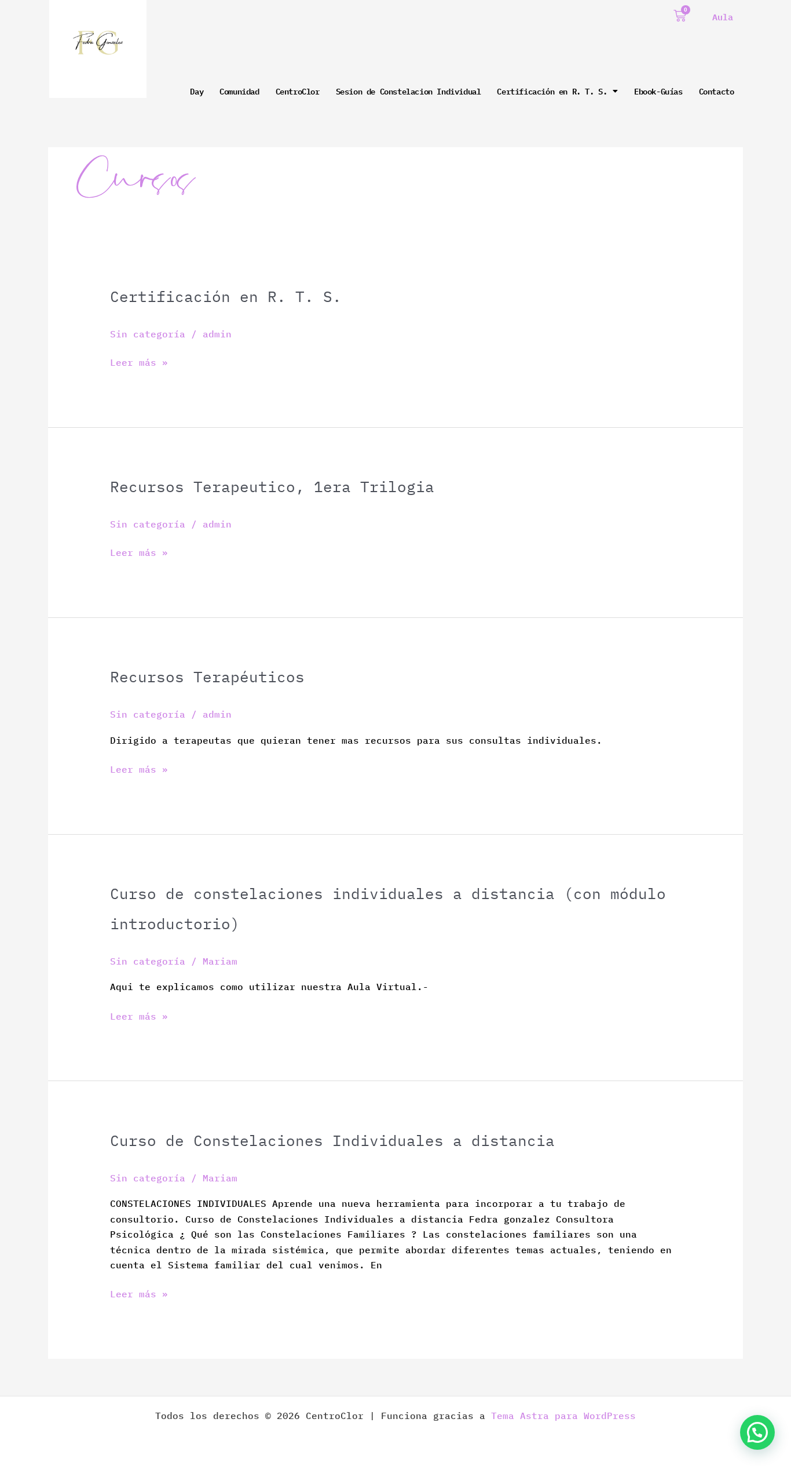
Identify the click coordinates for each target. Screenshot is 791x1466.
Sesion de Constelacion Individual (408, 91)
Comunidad (239, 91)
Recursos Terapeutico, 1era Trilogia (272, 486)
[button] (757, 1432)
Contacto (716, 91)
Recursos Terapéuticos (207, 676)
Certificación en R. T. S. (552, 91)
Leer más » (139, 361)
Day (196, 91)
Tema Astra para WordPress (563, 1415)
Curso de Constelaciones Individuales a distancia (332, 1140)
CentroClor (298, 91)
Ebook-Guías (658, 91)
